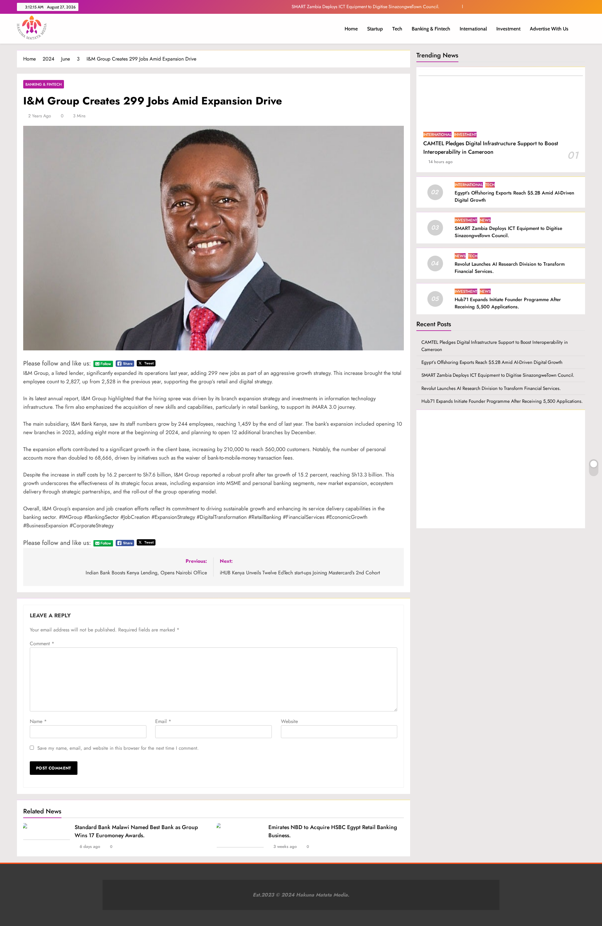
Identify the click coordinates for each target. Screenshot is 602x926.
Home (351, 29)
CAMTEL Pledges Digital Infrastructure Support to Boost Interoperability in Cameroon (490, 147)
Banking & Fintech (431, 29)
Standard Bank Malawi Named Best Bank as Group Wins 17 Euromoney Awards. (136, 831)
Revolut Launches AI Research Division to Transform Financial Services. (491, 388)
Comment (42, 643)
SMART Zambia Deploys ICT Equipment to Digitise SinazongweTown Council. (365, 6)
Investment (508, 29)
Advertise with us (549, 29)
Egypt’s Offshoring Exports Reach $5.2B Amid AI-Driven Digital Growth (491, 362)
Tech (397, 29)
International (473, 29)
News (485, 220)
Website (289, 721)
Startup (375, 29)
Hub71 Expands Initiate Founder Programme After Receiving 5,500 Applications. (508, 303)
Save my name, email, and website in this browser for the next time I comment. (118, 748)
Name (38, 721)
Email (163, 721)
